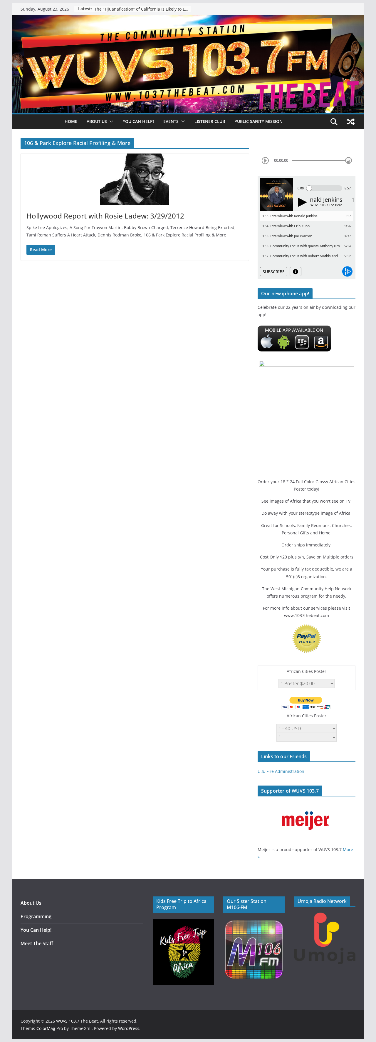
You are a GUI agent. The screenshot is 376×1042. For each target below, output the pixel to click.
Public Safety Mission (258, 121)
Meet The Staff (37, 943)
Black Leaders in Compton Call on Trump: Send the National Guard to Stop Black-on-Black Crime (142, 9)
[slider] (348, 160)
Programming (36, 916)
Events (171, 121)
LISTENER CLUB (209, 121)
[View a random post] (350, 121)
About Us (31, 903)
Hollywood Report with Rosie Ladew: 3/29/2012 (105, 216)
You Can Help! (138, 121)
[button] (110, 121)
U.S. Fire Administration (281, 771)
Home (71, 121)
